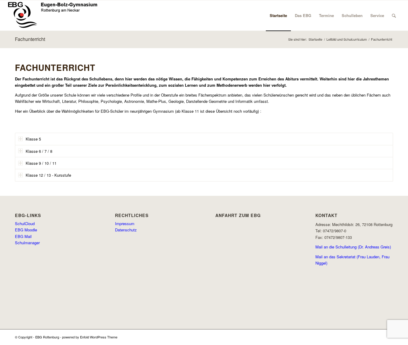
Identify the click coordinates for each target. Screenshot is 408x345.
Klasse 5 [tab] (33, 139)
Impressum (124, 223)
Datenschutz (126, 230)
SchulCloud (25, 223)
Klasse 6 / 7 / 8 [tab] (39, 151)
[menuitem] (278, 15)
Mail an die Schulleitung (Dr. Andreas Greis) (353, 247)
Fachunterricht (30, 39)
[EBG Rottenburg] (53, 15)
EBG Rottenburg (47, 337)
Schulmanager (27, 242)
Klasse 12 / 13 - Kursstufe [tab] (48, 175)
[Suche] (394, 15)
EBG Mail (23, 236)
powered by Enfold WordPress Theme (89, 337)
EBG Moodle (26, 230)
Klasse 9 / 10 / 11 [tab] (41, 163)
